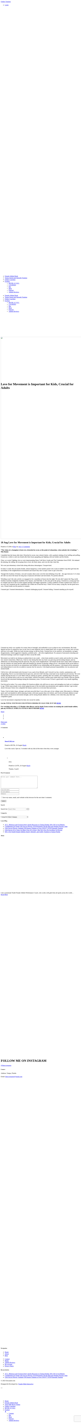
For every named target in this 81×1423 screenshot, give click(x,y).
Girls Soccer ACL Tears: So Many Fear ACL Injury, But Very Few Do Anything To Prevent (33, 830)
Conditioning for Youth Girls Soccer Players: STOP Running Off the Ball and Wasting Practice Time (36, 826)
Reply (24, 745)
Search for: (4, 809)
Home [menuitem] (7, 1401)
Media (7, 1361)
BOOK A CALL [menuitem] (10, 1408)
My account (8, 1364)
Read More (4, 894)
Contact (7, 1359)
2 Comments (26, 546)
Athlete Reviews (10, 1362)
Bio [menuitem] (10, 1415)
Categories (4, 817)
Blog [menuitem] (10, 1417)
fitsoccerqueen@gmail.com (13, 1076)
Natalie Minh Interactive (25, 1384)
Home (7, 1352)
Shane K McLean (9, 741)
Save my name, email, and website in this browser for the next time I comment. (27, 797)
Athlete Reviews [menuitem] (14, 1420)
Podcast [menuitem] (11, 1419)
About (7, 1354)
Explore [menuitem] (7, 1410)
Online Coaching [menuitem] (10, 1406)
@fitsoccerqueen (6, 1065)
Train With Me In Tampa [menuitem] (12, 1404)
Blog (14, 546)
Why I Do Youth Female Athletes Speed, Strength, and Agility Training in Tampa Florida (32, 832)
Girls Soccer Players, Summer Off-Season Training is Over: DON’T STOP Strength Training (34, 828)
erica (20, 546)
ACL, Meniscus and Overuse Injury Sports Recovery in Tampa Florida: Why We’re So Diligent (35, 825)
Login (6, 5)
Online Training (6, 1)
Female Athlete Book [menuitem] (11, 1403)
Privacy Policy (9, 1366)
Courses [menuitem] (11, 1413)
